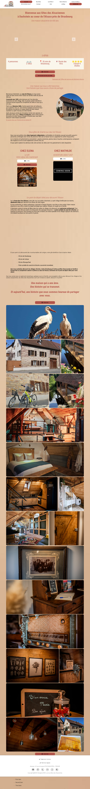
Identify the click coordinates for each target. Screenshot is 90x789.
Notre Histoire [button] (63, 1)
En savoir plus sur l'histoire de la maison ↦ (18, 120)
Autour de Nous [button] (75, 1)
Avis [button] (51, 4)
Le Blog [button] (63, 4)
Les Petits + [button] (51, 1)
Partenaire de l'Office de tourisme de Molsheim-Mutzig (68, 79)
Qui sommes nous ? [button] (26, 4)
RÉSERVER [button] (75, 4)
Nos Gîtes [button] (38, 1)
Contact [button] (38, 4)
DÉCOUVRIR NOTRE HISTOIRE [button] (45, 75)
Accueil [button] (26, 1)
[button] (45, 72)
